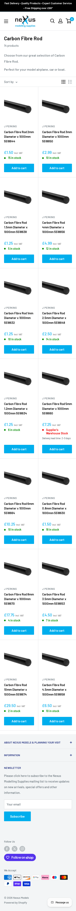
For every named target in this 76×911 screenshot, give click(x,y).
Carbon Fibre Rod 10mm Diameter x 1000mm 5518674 (15, 689)
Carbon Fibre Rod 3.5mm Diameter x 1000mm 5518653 (54, 599)
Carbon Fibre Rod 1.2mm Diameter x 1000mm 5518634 (16, 408)
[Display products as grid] (63, 82)
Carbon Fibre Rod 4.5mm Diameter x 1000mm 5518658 (54, 689)
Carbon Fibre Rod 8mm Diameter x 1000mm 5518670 (19, 599)
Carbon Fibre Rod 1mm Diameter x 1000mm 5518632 (18, 317)
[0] (68, 21)
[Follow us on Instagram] (22, 849)
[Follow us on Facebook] (7, 849)
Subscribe (17, 816)
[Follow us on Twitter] (14, 849)
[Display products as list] (70, 82)
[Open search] (52, 21)
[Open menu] (6, 21)
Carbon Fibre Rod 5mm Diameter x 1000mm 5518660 (57, 408)
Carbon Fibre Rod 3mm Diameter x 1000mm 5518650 (57, 136)
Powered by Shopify (15, 902)
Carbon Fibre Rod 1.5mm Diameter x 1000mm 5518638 (16, 227)
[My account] (60, 21)
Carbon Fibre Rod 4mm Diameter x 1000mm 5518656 (53, 227)
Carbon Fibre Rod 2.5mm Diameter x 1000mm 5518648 (54, 317)
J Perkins (10, 126)
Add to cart (19, 168)
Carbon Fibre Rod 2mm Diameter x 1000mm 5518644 (19, 136)
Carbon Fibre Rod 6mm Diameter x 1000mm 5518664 (19, 508)
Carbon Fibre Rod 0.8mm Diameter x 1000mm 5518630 (54, 508)
